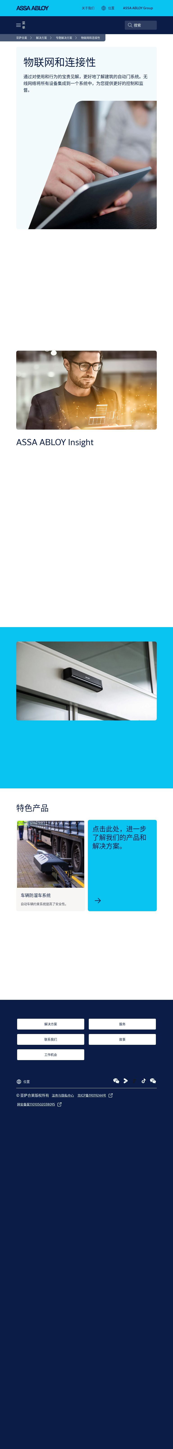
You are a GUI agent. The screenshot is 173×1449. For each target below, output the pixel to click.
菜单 (23, 25)
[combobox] (141, 25)
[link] (88, 8)
